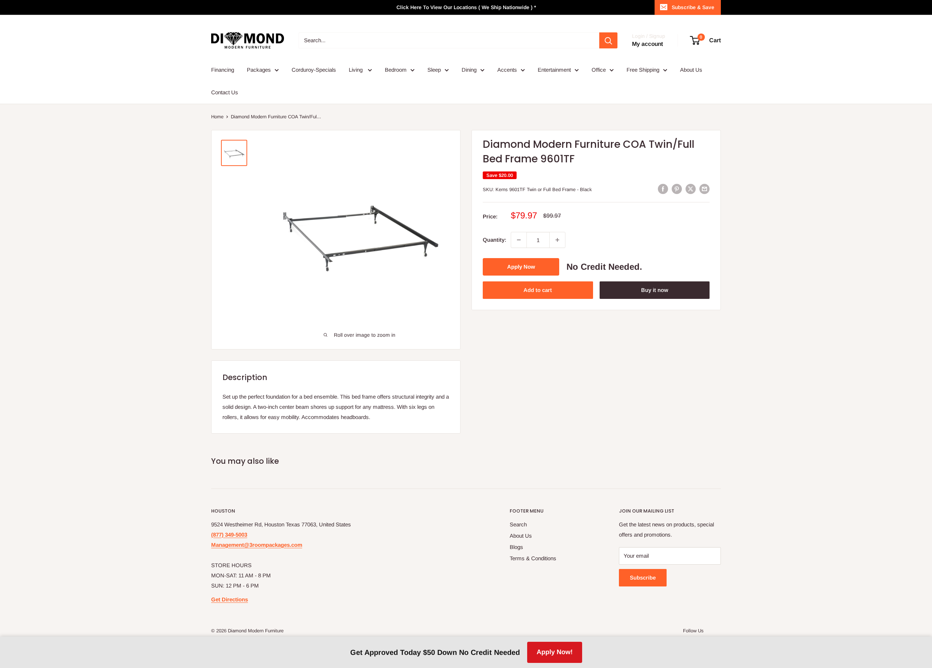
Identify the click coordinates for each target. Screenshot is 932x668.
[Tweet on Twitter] (691, 188)
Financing (222, 70)
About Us (691, 70)
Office (599, 70)
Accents (507, 70)
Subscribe (643, 577)
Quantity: (494, 240)
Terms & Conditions (533, 558)
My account (647, 44)
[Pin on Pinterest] (677, 188)
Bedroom (396, 70)
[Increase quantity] (557, 240)
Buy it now (654, 290)
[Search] (608, 40)
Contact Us (224, 92)
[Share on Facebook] (663, 188)
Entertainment (554, 70)
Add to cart (538, 290)
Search (518, 524)
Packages (259, 70)
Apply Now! (555, 652)
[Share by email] (704, 188)
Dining (469, 70)
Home (217, 116)
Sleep (434, 70)
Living (356, 70)
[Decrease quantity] (518, 240)
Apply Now (521, 267)
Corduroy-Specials (314, 70)
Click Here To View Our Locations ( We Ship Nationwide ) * (466, 7)
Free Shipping (643, 70)
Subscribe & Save (693, 7)
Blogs (516, 547)
